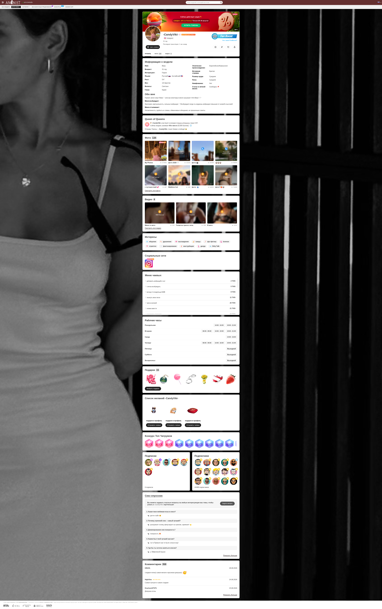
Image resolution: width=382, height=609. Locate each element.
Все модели (6, 7)
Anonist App (69, 7)
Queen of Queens (183, 123)
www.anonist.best (23, 602)
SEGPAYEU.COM (48, 602)
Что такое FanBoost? (229, 40)
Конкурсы (57, 7)
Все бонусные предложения (42, 7)
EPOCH (41, 602)
